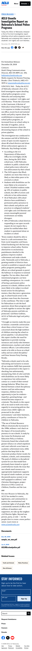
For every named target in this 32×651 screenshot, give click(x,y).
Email (4, 591)
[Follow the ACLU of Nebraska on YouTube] (12, 638)
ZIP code (5, 597)
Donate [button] (24, 4)
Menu (16, 4)
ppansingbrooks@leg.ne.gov (19, 83)
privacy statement (25, 605)
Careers (4, 628)
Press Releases (7, 14)
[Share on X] (16, 48)
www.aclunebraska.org (10, 524)
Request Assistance (8, 619)
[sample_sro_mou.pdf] (16, 539)
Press (3, 624)
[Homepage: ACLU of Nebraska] (7, 4)
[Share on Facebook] (12, 48)
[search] (29, 613)
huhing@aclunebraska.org (11, 75)
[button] (19, 47)
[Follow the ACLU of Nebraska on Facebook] (3, 638)
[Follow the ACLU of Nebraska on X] (8, 638)
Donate (4, 632)
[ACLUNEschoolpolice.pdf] (16, 546)
